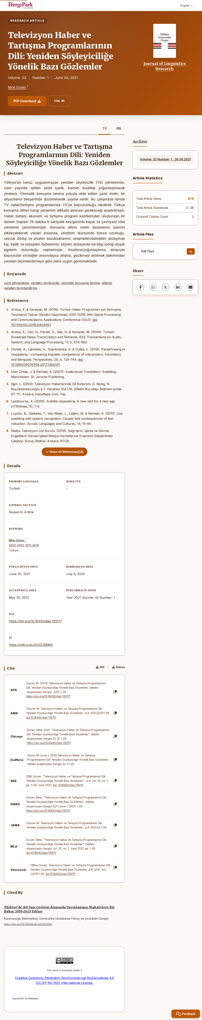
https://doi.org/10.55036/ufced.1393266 (28, 924)
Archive (140, 141)
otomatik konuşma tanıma (80, 283)
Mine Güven (17, 87)
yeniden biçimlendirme (20, 288)
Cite (57, 101)
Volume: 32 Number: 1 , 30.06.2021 (165, 159)
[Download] (191, 251)
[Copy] (115, 692)
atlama (107, 283)
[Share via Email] (190, 287)
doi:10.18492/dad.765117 (41, 717)
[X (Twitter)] (165, 287)
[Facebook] (140, 287)
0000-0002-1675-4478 (24, 545)
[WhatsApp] (152, 287)
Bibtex (120, 667)
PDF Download (24, 101)
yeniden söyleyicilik (45, 283)
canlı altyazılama (16, 283)
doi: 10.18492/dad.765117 (68, 785)
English (184, 5)
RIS (102, 667)
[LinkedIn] (177, 287)
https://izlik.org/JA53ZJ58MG (31, 645)
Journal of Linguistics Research (164, 66)
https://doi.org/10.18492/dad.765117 (35, 621)
